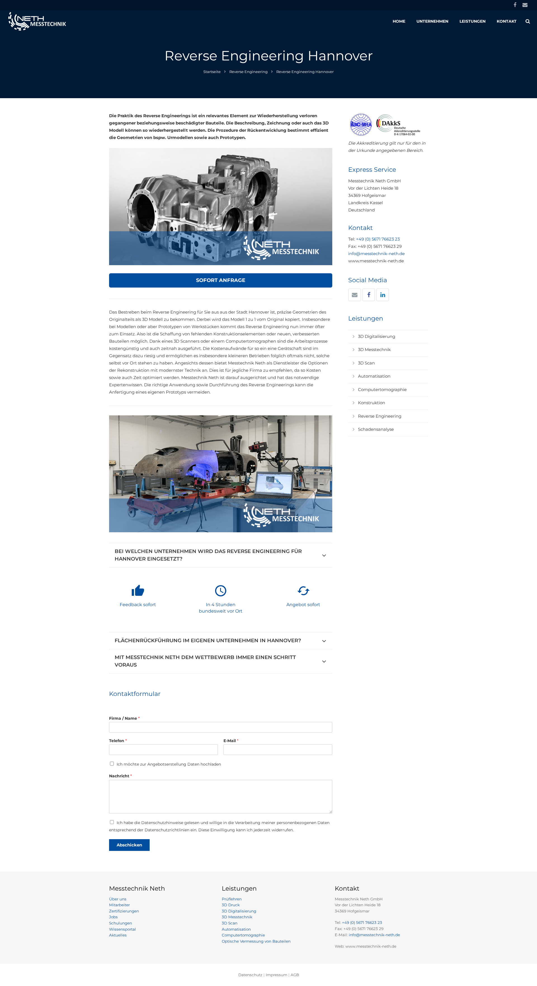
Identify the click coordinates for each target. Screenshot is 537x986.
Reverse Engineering (248, 71)
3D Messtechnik (374, 349)
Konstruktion (371, 402)
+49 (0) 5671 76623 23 (378, 239)
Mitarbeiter (119, 905)
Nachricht (120, 775)
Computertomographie (382, 389)
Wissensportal (122, 929)
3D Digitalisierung (376, 336)
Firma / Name (124, 718)
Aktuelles (118, 935)
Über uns (117, 899)
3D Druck (231, 905)
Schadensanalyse (376, 429)
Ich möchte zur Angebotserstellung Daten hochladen (169, 764)
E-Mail (230, 740)
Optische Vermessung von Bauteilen (256, 941)
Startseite (212, 71)
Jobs (113, 917)
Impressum (276, 975)
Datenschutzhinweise (162, 822)
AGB (295, 975)
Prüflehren (232, 899)
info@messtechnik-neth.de (376, 253)
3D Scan (366, 363)
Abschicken (129, 845)
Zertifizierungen (124, 911)
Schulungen (120, 923)
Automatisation (374, 376)
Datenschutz (250, 975)
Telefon (118, 740)
